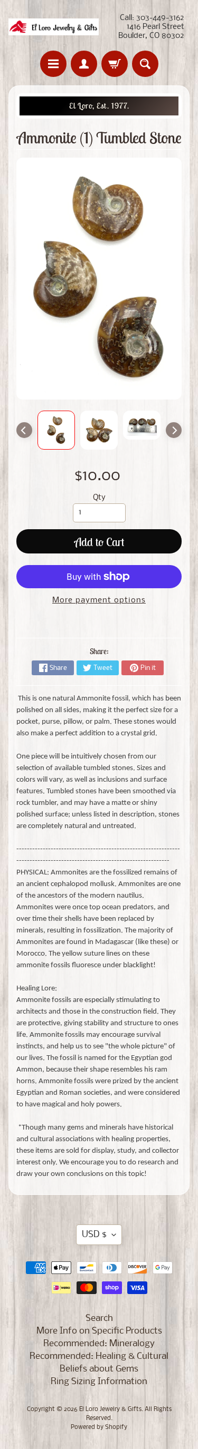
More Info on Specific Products (99, 1331)
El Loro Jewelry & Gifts (110, 1409)
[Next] (174, 430)
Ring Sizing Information (99, 1382)
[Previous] (24, 430)
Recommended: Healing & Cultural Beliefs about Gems (99, 1362)
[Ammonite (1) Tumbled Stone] (56, 430)
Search (99, 1319)
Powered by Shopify (99, 1427)
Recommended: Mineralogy (99, 1344)
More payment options (99, 601)
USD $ (94, 1235)
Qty (99, 498)
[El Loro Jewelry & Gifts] (53, 26)
